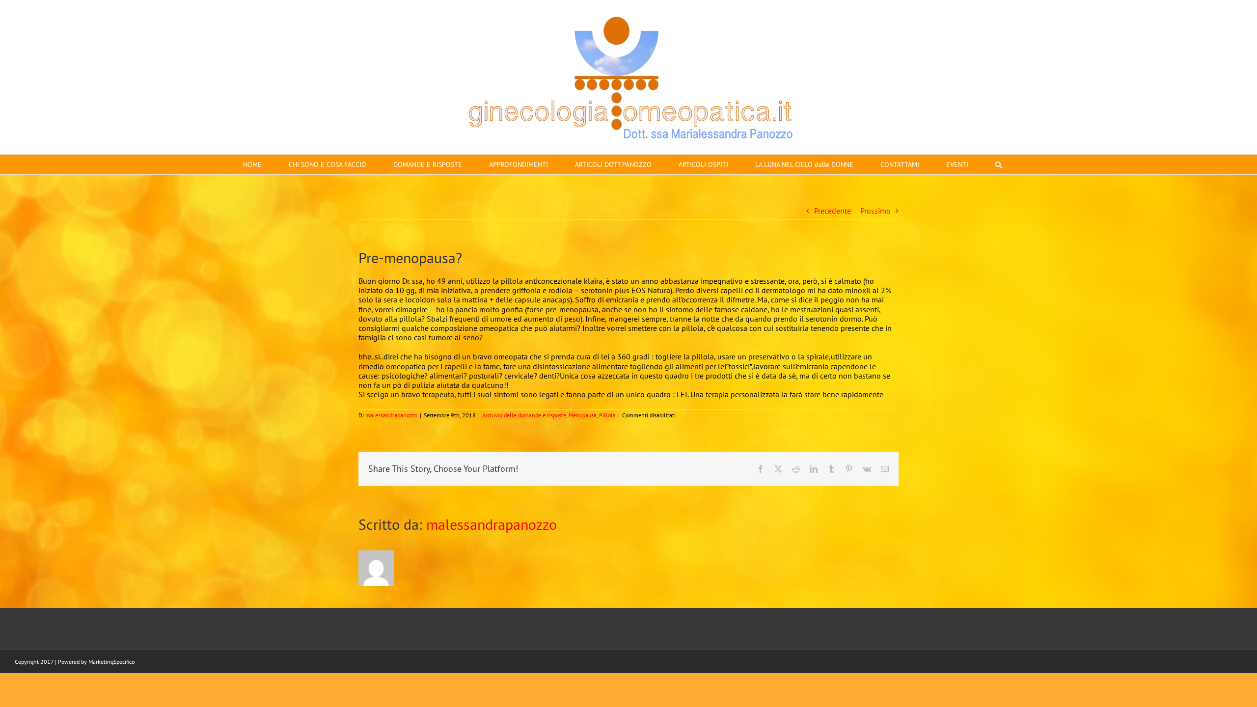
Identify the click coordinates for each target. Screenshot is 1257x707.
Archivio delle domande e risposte (524, 415)
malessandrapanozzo (391, 415)
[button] (998, 164)
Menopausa (583, 415)
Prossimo (875, 211)
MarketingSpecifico (111, 661)
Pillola (607, 415)
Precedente (832, 211)
